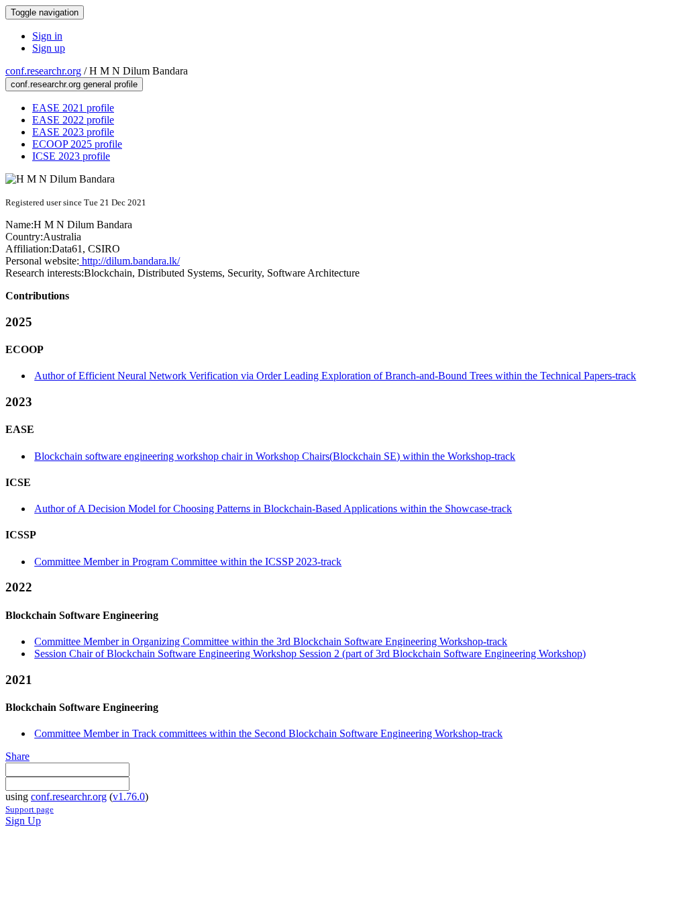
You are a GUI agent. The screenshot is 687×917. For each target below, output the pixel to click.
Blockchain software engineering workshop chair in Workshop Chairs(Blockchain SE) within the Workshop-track (274, 456)
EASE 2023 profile (73, 132)
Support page (29, 809)
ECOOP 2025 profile (77, 144)
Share (17, 756)
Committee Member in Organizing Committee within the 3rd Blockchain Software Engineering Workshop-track (270, 641)
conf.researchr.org (43, 71)
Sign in (47, 36)
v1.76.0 (129, 796)
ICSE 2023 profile (71, 156)
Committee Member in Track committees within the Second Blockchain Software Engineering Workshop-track (268, 733)
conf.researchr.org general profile (74, 84)
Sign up (48, 48)
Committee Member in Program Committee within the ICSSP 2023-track (187, 561)
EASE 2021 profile (73, 107)
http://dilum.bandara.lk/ (129, 261)
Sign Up (23, 820)
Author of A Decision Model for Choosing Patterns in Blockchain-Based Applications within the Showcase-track (273, 508)
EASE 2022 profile (73, 120)
